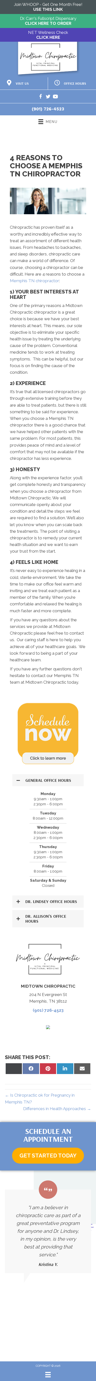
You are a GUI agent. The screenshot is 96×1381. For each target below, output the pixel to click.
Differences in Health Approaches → (57, 1108)
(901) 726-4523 (48, 108)
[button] (48, 780)
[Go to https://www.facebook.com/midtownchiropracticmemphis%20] (40, 97)
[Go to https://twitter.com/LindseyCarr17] (48, 97)
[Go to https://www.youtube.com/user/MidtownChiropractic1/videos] (55, 97)
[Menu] (48, 1375)
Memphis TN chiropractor (34, 280)
